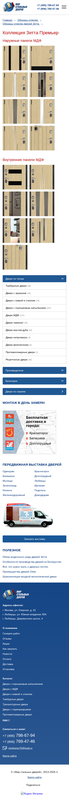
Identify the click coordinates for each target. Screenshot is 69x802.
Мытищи (8, 480)
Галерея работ (11, 633)
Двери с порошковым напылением (28, 307)
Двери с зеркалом (18, 293)
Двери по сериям (15, 391)
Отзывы (7, 638)
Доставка (8, 664)
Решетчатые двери (19, 359)
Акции (6, 643)
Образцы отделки (28, 20)
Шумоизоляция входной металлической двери (30, 576)
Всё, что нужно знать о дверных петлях (25, 566)
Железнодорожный (14, 495)
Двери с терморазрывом (17, 709)
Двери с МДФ (10, 689)
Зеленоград (9, 485)
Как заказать (10, 648)
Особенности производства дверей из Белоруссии (32, 561)
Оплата (7, 659)
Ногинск (7, 490)
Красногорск (41, 471)
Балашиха (9, 476)
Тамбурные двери (18, 285)
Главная (8, 20)
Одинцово (8, 471)
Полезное (12, 550)
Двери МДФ (15, 315)
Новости (7, 653)
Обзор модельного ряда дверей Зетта (25, 556)
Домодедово (41, 495)
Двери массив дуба (19, 330)
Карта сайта (10, 755)
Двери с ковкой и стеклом (22, 300)
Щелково (39, 485)
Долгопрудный (42, 476)
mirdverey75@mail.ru (20, 748)
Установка (8, 669)
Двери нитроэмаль (18, 337)
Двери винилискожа (19, 344)
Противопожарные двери (22, 352)
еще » (6, 720)
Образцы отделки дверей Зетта (21, 23)
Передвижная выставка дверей (32, 464)
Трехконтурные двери (15, 704)
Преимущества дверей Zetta (19, 571)
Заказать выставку (34, 539)
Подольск (39, 490)
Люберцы (39, 480)
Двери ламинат (17, 322)
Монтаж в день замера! (24, 403)
